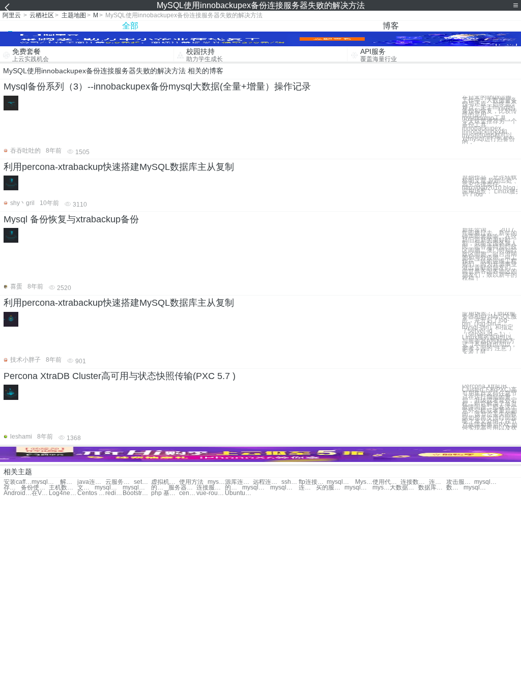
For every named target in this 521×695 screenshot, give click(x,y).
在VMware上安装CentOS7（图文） (40, 493)
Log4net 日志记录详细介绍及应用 (63, 493)
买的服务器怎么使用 (330, 487)
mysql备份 (109, 487)
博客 (391, 25)
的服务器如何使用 (159, 487)
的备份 (233, 487)
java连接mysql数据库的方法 (91, 482)
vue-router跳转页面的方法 (210, 493)
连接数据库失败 (414, 482)
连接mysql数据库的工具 (437, 482)
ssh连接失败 (290, 482)
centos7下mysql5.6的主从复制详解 (187, 493)
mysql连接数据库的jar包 (137, 487)
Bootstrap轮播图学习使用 (137, 493)
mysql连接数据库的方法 (46, 482)
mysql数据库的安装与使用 (488, 482)
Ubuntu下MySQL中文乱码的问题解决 (239, 493)
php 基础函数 (165, 493)
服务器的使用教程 (182, 487)
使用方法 (191, 482)
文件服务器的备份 (86, 487)
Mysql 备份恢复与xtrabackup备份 (71, 219)
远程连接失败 (267, 482)
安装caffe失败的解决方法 (18, 482)
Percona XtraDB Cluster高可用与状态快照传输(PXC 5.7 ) (120, 376)
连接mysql (307, 487)
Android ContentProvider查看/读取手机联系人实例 (18, 493)
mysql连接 (256, 487)
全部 (130, 25)
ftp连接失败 (313, 482)
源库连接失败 (239, 482)
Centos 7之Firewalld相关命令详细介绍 (91, 493)
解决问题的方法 (68, 482)
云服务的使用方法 (119, 482)
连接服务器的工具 (210, 487)
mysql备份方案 (381, 487)
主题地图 (74, 15)
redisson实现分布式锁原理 (114, 493)
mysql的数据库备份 (216, 482)
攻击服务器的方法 (460, 482)
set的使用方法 (142, 482)
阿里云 (12, 15)
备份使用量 (35, 487)
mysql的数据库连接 (341, 482)
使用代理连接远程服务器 (386, 482)
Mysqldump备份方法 (363, 482)
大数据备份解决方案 (404, 487)
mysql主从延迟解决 (477, 487)
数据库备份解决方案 (432, 487)
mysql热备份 (358, 487)
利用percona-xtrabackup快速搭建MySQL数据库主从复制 (119, 167)
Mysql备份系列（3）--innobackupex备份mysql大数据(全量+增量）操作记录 (157, 86)
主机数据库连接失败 (63, 487)
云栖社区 (42, 15)
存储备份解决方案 (12, 487)
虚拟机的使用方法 (165, 482)
